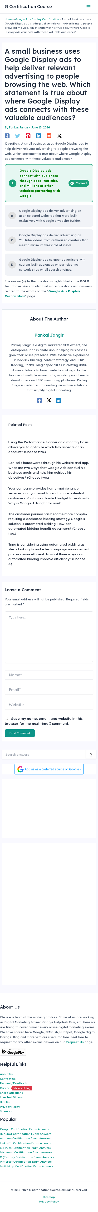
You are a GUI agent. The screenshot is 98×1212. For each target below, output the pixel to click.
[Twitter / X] (59, 135)
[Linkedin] (38, 135)
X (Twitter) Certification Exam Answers (27, 1157)
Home (9, 19)
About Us (6, 1074)
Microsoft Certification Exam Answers (26, 1152)
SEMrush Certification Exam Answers (25, 1148)
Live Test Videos (11, 1097)
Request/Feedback (13, 1083)
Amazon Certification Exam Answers (25, 1138)
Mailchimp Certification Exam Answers (26, 1166)
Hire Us (5, 1102)
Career (15, 1088)
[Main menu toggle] (88, 6)
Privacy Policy (10, 1106)
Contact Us (7, 1078)
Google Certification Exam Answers (24, 1129)
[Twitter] (17, 135)
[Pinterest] (28, 135)
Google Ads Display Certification (37, 19)
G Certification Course (28, 6)
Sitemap (6, 1111)
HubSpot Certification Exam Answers (25, 1134)
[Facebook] (7, 135)
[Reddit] (49, 135)
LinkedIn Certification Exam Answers (25, 1143)
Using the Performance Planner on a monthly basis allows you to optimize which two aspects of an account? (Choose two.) (48, 447)
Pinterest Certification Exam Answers (26, 1161)
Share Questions (11, 1092)
